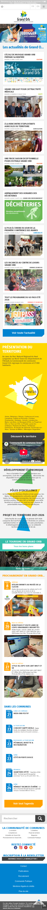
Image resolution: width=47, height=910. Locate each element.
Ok (44, 905)
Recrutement (23, 876)
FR (33, 6)
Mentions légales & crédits (23, 886)
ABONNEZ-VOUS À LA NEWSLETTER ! (22, 859)
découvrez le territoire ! (25, 3)
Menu (43, 6)
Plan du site (23, 891)
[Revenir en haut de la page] (39, 901)
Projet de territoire (34, 833)
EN (38, 6)
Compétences (12, 833)
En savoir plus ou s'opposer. (18, 907)
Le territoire (12, 830)
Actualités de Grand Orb (12, 835)
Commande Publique (34, 838)
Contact (23, 866)
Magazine (34, 835)
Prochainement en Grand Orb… (13, 838)
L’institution (34, 830)
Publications (23, 871)
